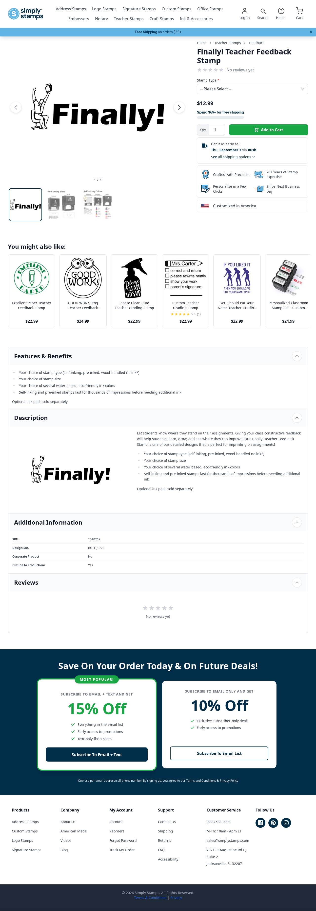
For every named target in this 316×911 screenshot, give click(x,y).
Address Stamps (71, 9)
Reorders (116, 831)
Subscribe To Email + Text (97, 754)
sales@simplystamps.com (228, 840)
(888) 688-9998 (219, 821)
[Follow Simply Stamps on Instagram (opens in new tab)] (286, 823)
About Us (68, 821)
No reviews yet (240, 70)
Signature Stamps (139, 9)
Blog (64, 849)
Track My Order (122, 849)
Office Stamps (210, 9)
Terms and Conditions (201, 780)
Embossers (78, 18)
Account (116, 821)
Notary (101, 18)
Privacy (176, 897)
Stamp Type (208, 80)
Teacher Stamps (129, 18)
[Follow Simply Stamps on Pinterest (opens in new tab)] (273, 823)
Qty (203, 129)
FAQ (161, 849)
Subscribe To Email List (219, 753)
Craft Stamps (162, 18)
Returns (164, 840)
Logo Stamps (104, 9)
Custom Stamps (176, 9)
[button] (15, 107)
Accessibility (168, 859)
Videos (65, 840)
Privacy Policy (229, 780)
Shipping (165, 831)
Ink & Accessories (196, 18)
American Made (73, 831)
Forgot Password (123, 840)
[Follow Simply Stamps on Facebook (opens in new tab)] (260, 823)
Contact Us (167, 821)
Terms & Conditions (150, 897)
